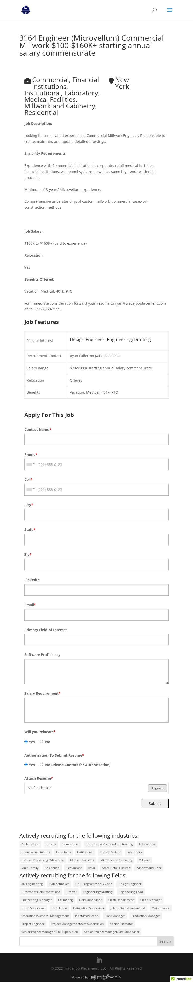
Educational (147, 844)
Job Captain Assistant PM (128, 908)
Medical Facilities (82, 860)
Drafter (71, 892)
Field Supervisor (90, 900)
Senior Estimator (121, 924)
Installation (59, 908)
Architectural (30, 844)
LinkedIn (32, 579)
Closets (51, 844)
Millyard (144, 860)
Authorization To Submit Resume (54, 755)
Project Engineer (32, 924)
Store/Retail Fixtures (116, 868)
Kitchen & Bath (110, 852)
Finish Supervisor (33, 908)
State (29, 529)
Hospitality (63, 852)
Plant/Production (86, 916)
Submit (155, 803)
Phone (30, 454)
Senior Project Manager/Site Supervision (49, 932)
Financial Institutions (35, 852)
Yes (32, 741)
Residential (52, 868)
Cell (28, 479)
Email (30, 604)
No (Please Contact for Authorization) (77, 764)
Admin (115, 977)
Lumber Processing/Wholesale (42, 860)
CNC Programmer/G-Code (93, 884)
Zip (28, 554)
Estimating (65, 900)
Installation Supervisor (88, 908)
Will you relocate (40, 731)
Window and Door (148, 868)
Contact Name (37, 429)
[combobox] (30, 464)
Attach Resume (38, 778)
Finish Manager (151, 900)
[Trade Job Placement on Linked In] (99, 960)
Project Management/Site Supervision (77, 924)
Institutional (85, 852)
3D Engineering (32, 884)
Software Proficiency (42, 654)
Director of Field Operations (40, 892)
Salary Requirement (42, 693)
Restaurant (74, 868)
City (28, 504)
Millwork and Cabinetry (116, 860)
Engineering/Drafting (97, 892)
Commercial (70, 844)
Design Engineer (129, 884)
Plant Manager (115, 916)
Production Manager (145, 916)
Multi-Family (29, 868)
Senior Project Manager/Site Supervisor (111, 932)
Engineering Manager (36, 900)
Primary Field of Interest (45, 629)
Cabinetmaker (59, 884)
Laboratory (134, 852)
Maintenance (161, 908)
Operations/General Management (45, 916)
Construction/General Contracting (109, 844)
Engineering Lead (131, 892)
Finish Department (121, 900)
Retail (92, 868)
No (47, 741)
